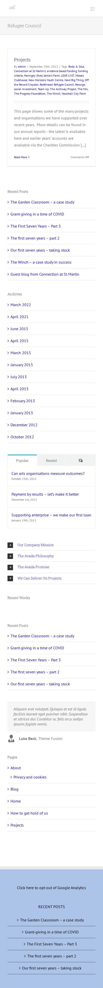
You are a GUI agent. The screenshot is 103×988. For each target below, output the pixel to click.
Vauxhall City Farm (74, 93)
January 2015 (21, 364)
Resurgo (80, 84)
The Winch (53, 93)
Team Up (43, 89)
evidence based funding (62, 71)
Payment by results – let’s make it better (45, 494)
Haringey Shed (33, 75)
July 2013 (18, 376)
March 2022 (20, 304)
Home (15, 801)
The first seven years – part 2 (35, 238)
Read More (20, 157)
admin (22, 66)
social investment (25, 89)
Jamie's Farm (52, 75)
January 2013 (21, 412)
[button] (52, 545)
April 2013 (19, 388)
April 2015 (19, 340)
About (15, 767)
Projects (22, 60)
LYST (71, 75)
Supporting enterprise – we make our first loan (51, 514)
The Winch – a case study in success (41, 262)
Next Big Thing (74, 80)
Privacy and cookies (30, 776)
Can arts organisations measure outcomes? (48, 473)
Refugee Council (64, 84)
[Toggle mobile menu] (93, 9)
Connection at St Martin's (30, 71)
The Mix (83, 89)
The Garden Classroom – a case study (42, 202)
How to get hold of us (29, 813)
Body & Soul (76, 66)
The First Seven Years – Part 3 (35, 226)
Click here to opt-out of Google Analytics (51, 887)
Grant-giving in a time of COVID (37, 214)
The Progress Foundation (30, 93)
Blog (14, 789)
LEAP (64, 75)
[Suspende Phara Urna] (9, 609)
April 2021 (19, 316)
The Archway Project (63, 89)
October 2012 (22, 436)
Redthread (46, 84)
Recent (51, 460)
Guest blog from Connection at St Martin (44, 274)
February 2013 (22, 400)
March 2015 (20, 352)
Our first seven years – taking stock (40, 250)
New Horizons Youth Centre (45, 80)
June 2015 (19, 328)
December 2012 (24, 424)
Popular (22, 460)
